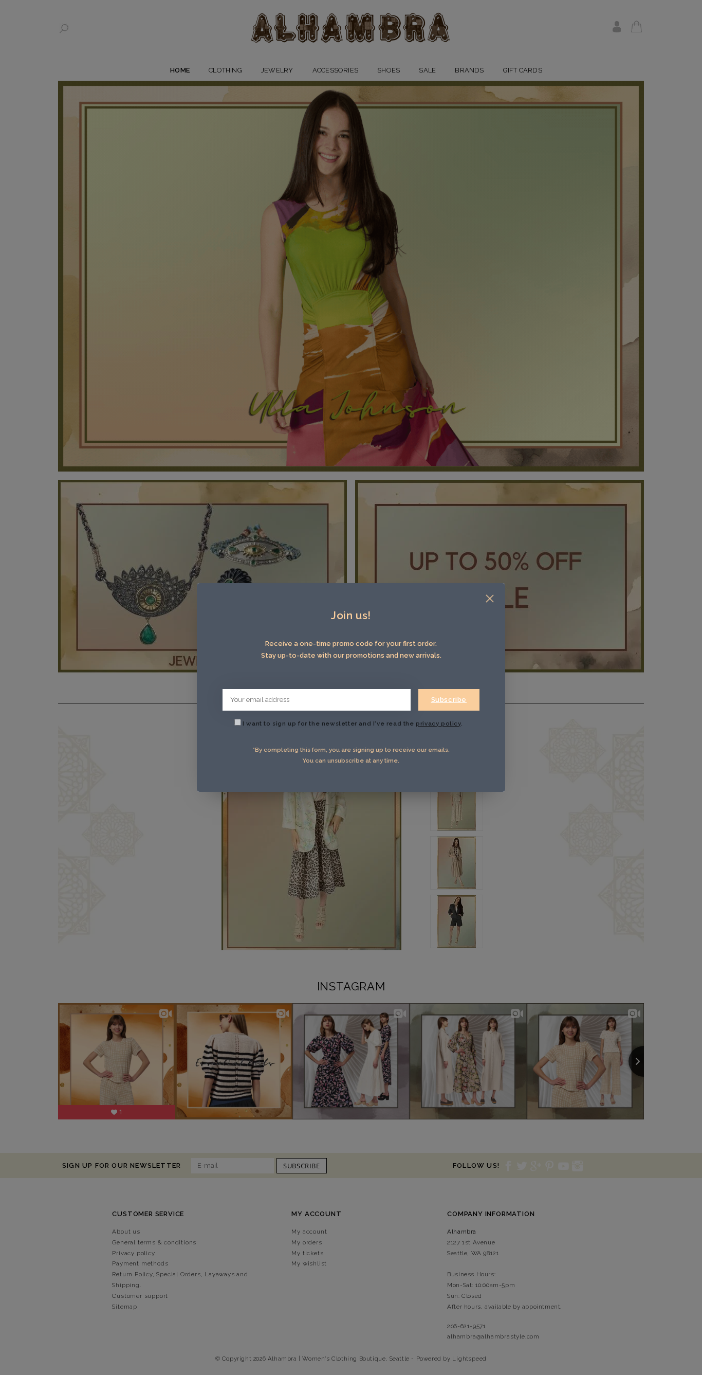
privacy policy (438, 723)
